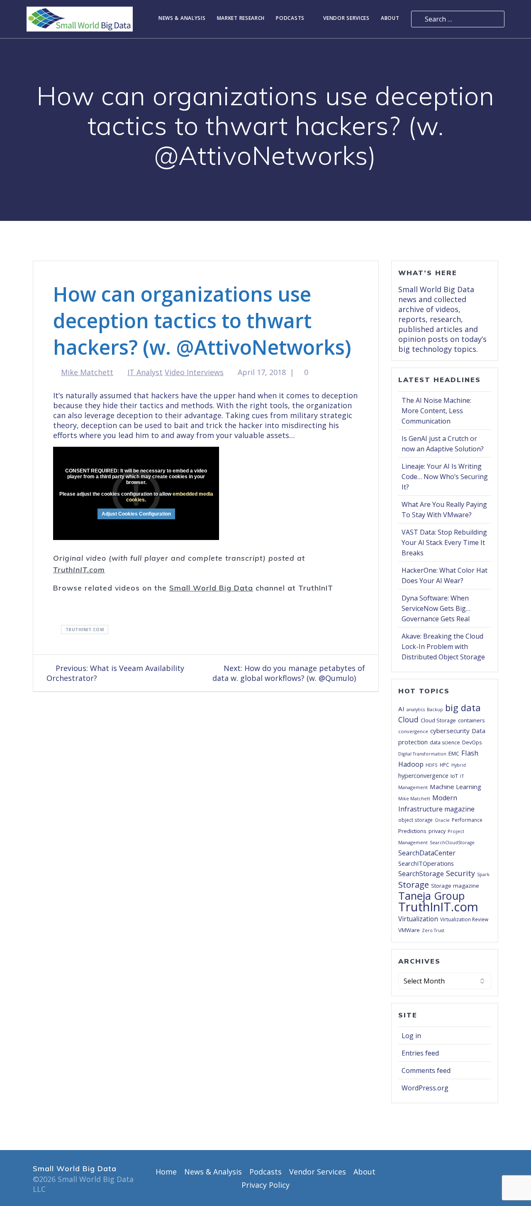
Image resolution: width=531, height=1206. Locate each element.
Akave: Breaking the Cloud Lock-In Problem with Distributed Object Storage (443, 646)
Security (460, 873)
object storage (415, 819)
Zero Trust (433, 930)
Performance (467, 819)
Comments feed (426, 1070)
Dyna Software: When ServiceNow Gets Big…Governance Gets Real (436, 608)
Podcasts (290, 18)
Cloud (408, 719)
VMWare (409, 930)
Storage (413, 884)
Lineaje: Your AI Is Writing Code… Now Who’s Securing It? (445, 477)
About (390, 18)
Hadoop (411, 764)
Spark (483, 874)
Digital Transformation (422, 754)
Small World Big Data (211, 587)
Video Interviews (194, 372)
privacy (437, 831)
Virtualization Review (464, 919)
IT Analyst (145, 372)
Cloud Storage (438, 720)
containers (471, 720)
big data (463, 707)
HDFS (432, 765)
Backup (435, 709)
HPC (444, 764)
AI (401, 709)
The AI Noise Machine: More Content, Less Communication (436, 411)
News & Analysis (182, 18)
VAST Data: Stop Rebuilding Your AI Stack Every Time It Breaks (444, 542)
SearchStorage (421, 873)
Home (166, 1172)
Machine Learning (455, 786)
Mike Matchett (87, 372)
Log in (411, 1035)
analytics (416, 709)
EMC (453, 753)
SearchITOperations (426, 863)
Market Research (241, 18)
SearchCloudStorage (452, 842)
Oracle (442, 820)
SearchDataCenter (426, 852)
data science (445, 742)
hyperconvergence (423, 776)
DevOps (472, 742)
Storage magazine (455, 885)
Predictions (412, 831)
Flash (469, 753)
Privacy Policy (265, 1185)
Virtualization (418, 918)
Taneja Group (431, 896)
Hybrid (458, 765)
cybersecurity (450, 731)
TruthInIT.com (79, 569)
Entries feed (420, 1053)
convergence (413, 731)
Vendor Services (346, 18)
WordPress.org (425, 1087)
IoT (454, 776)
